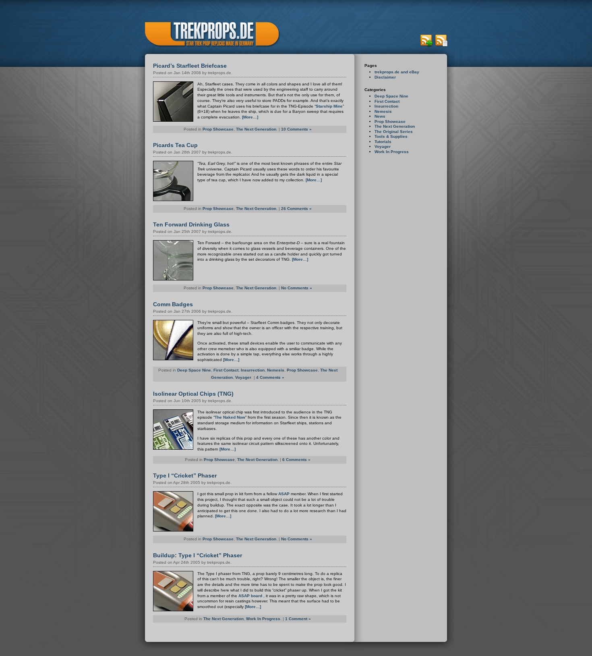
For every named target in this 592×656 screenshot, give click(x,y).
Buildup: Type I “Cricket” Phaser (197, 555)
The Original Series (394, 131)
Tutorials (383, 141)
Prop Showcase (390, 121)
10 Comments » (296, 129)
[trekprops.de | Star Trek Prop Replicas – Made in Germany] (209, 35)
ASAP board (250, 596)
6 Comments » (296, 459)
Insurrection (386, 106)
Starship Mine (329, 106)
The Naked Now (230, 417)
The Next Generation (395, 126)
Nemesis (383, 111)
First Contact (387, 101)
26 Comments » (296, 208)
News (380, 116)
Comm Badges (173, 304)
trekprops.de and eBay (397, 72)
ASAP (284, 494)
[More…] (250, 117)
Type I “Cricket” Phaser (185, 475)
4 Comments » (270, 377)
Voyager (383, 146)
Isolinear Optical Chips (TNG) (193, 393)
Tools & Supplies (391, 136)
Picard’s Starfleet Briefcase (190, 65)
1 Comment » (298, 619)
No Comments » (296, 288)
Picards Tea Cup (175, 145)
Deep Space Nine (391, 96)
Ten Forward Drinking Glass (191, 224)
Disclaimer (385, 77)
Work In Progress (392, 151)
